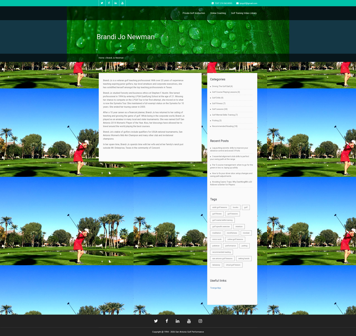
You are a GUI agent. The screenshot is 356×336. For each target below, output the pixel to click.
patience (215, 246)
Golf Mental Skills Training (223, 115)
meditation (216, 233)
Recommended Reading (222, 126)
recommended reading (221, 252)
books (235, 207)
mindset (246, 233)
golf (246, 207)
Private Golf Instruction (194, 13)
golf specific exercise (221, 226)
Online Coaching (218, 13)
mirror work (217, 239)
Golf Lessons (217, 109)
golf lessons (233, 214)
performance (230, 246)
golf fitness (217, 214)
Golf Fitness (217, 103)
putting (244, 246)
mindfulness (232, 233)
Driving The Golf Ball (221, 86)
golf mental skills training (222, 220)
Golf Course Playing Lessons (224, 92)
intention (239, 226)
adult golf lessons (219, 207)
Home (101, 58)
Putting (215, 120)
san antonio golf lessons (222, 258)
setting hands (243, 258)
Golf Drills (216, 98)
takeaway (216, 265)
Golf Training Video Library (244, 13)
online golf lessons (235, 239)
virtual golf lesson (233, 265)
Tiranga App (215, 288)
